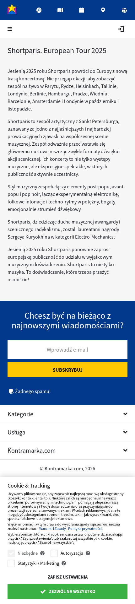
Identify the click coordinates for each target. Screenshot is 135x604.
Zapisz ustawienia (68, 577)
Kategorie (20, 414)
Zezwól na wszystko (71, 591)
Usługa (16, 432)
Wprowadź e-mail (67, 349)
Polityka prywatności (85, 528)
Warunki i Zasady (52, 528)
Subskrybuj (68, 370)
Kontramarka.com (32, 450)
